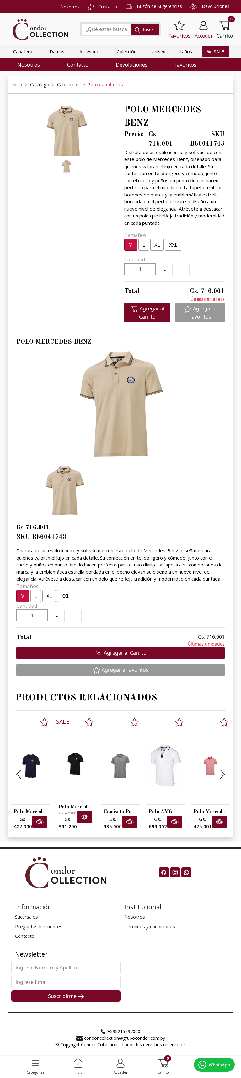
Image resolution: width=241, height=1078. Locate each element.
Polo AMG (161, 811)
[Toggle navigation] (35, 1063)
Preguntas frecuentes (38, 926)
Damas (57, 52)
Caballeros (24, 52)
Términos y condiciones (149, 926)
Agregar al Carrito (151, 312)
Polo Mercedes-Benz (37, 811)
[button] (204, 29)
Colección (127, 52)
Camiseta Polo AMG (126, 811)
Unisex (158, 52)
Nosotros (70, 7)
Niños (186, 52)
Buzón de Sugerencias (159, 6)
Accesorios (90, 52)
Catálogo (39, 84)
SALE (218, 52)
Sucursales (26, 917)
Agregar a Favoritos (203, 312)
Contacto (107, 6)
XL (157, 244)
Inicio (16, 84)
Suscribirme (63, 996)
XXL (173, 244)
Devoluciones (215, 6)
